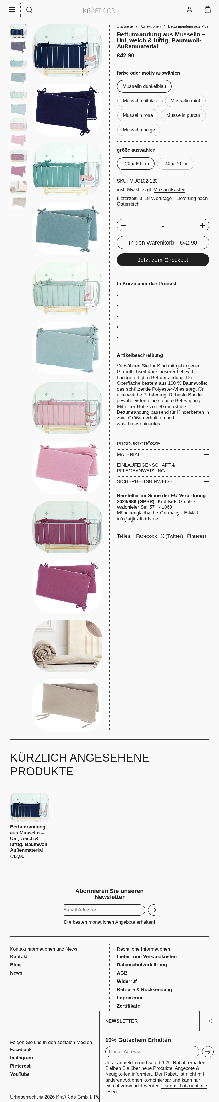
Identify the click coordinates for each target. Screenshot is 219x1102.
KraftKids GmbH (73, 1097)
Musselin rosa (138, 115)
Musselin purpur (183, 115)
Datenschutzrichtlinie (184, 1085)
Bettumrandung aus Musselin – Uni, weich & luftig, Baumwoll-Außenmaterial (29, 826)
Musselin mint (185, 101)
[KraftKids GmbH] (109, 9)
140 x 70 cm (176, 163)
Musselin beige (139, 130)
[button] (29, 10)
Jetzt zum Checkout (163, 260)
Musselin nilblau (140, 101)
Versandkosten (169, 189)
